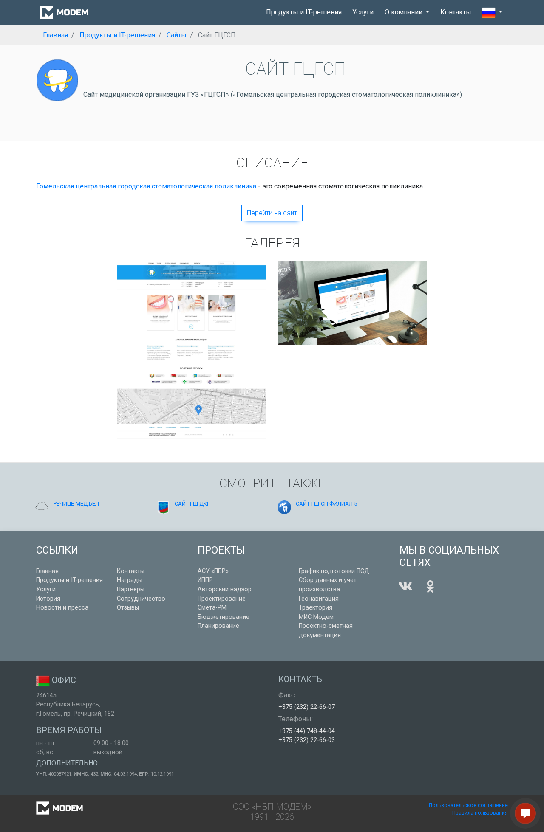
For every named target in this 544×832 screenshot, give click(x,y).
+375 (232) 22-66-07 (306, 707)
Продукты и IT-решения (304, 12)
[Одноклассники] (430, 587)
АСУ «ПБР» (213, 571)
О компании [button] (404, 12)
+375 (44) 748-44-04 (306, 731)
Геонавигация (319, 598)
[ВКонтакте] (405, 587)
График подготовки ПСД (334, 571)
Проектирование (222, 598)
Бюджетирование (223, 617)
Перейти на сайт (272, 213)
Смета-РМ (212, 607)
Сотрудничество (141, 598)
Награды (129, 580)
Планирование (218, 626)
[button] (492, 12)
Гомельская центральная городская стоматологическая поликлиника (146, 186)
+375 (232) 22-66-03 (306, 740)
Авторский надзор (225, 589)
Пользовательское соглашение (468, 805)
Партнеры (130, 589)
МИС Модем (316, 617)
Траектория (315, 607)
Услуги (363, 12)
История (48, 598)
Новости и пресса (62, 607)
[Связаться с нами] (525, 813)
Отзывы (128, 607)
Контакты (455, 12)
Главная (47, 571)
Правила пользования (480, 813)
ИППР (205, 580)
